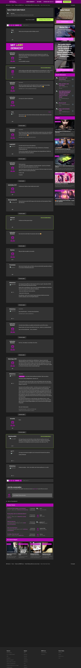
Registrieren (67, 1)
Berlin (25, 652)
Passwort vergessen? (10, 659)
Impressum (9, 658)
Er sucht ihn (43, 654)
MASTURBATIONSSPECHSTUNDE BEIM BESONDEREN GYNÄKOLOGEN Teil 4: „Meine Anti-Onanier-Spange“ (65, 94)
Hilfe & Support (9, 652)
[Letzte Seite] (21, 25)
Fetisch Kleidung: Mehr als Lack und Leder (25, 14)
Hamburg (25, 654)
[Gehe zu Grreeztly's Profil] (13, 423)
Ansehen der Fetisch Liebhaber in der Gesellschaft (16, 508)
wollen (14, 661)
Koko (59, 658)
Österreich (25, 667)
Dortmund (25, 661)
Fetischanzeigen (44, 652)
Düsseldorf (26, 659)
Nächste (17, 25)
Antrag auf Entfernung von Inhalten (13, 665)
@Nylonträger (21, 376)
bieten (10, 661)
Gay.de (60, 654)
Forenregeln (73, 5)
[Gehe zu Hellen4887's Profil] (13, 72)
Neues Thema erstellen (30, 19)
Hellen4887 (12, 67)
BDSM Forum (21, 535)
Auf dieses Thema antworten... (20, 495)
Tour (7, 654)
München (25, 656)
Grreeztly (12, 418)
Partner (60, 650)
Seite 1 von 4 (25, 25)
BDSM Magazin (12, 654)
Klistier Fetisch (65, 38)
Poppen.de (60, 652)
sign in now (35, 488)
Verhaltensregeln (9, 667)
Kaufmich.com (61, 656)
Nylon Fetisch (64, 21)
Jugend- (8, 663)
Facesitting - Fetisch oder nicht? (13, 534)
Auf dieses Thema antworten (45, 19)
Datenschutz (13, 663)
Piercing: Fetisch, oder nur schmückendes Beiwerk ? (16, 513)
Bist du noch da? (62, 102)
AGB (7, 656)
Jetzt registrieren (64, 70)
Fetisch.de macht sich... (11, 521)
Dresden (25, 665)
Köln (25, 663)
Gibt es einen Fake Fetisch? (12, 527)
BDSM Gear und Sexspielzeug (22, 509)
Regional (25, 650)
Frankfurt (25, 658)
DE (52, 1)
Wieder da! (58, 1)
